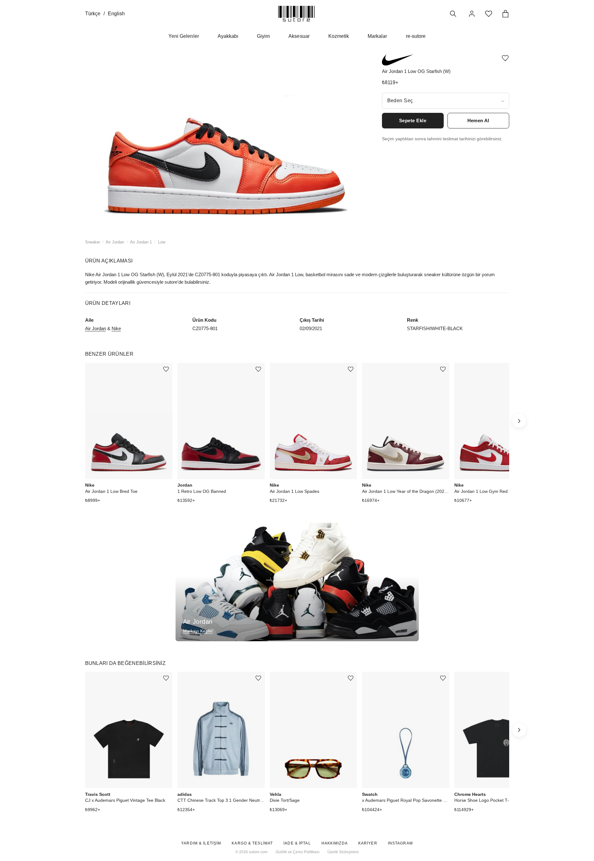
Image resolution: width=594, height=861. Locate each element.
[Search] (453, 13)
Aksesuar (298, 36)
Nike (116, 328)
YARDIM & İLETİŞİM (201, 843)
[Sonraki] (519, 421)
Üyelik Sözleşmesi (343, 852)
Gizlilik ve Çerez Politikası (297, 852)
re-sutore (416, 36)
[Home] (296, 13)
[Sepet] (505, 13)
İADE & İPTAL (297, 843)
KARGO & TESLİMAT (252, 843)
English (116, 13)
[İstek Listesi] (488, 13)
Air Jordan (115, 242)
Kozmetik (338, 36)
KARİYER (367, 843)
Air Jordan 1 (141, 242)
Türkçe (92, 13)
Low (161, 242)
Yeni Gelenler (183, 36)
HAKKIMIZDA (334, 843)
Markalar (377, 36)
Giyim (263, 36)
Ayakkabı (228, 36)
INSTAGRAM (400, 843)
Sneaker (92, 242)
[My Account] (472, 13)
